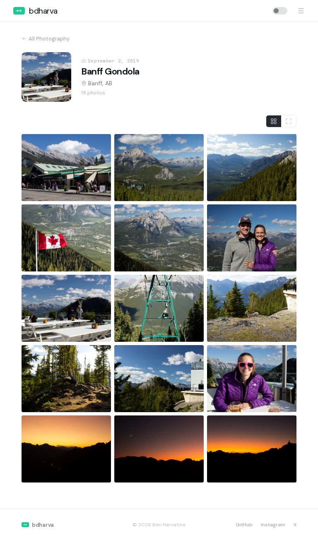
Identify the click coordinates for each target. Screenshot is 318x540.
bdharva (43, 11)
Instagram (273, 524)
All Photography (49, 38)
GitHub (244, 524)
